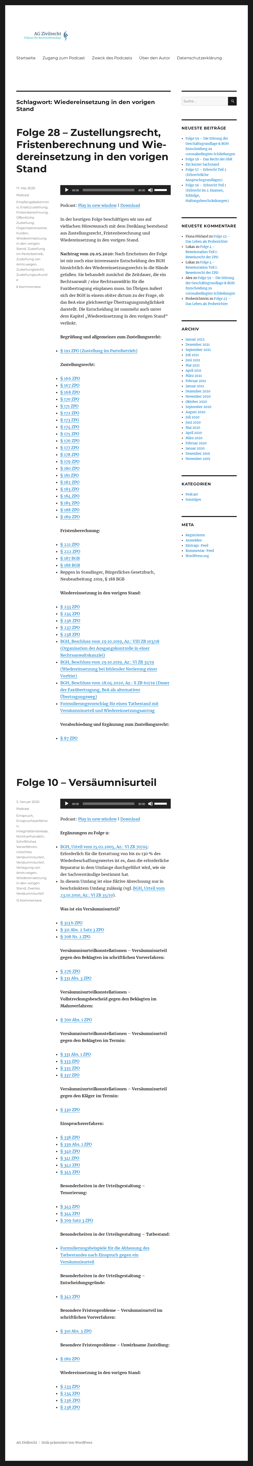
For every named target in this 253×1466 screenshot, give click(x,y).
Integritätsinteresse (32, 831)
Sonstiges (193, 499)
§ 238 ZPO (70, 634)
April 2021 (193, 370)
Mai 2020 (193, 428)
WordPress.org (197, 556)
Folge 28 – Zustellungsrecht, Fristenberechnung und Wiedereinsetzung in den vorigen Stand (92, 150)
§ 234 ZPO (70, 613)
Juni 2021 (193, 360)
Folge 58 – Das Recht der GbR (209, 159)
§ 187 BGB (70, 558)
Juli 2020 (192, 417)
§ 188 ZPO (70, 509)
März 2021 (194, 376)
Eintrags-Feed (197, 545)
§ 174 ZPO (69, 426)
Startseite (26, 58)
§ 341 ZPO (69, 1158)
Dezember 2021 (198, 345)
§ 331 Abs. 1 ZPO (75, 1054)
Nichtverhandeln (30, 836)
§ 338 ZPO (70, 1137)
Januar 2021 (195, 386)
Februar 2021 (196, 381)
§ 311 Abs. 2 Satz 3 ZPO (82, 929)
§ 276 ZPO (70, 971)
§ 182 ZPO (70, 482)
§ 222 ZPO (70, 551)
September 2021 (198, 350)
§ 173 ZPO (69, 419)
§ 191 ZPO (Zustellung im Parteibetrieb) (98, 350)
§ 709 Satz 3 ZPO (76, 1220)
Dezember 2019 (198, 454)
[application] (115, 190)
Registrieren (195, 535)
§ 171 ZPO (69, 406)
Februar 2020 (196, 443)
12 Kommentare (29, 900)
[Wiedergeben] (66, 190)
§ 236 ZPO (70, 620)
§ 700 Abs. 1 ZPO (76, 1019)
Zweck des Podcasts (112, 58)
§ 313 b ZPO (71, 922)
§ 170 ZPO (69, 399)
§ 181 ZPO (69, 475)
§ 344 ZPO (70, 1213)
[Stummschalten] (150, 190)
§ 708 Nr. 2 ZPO (75, 936)
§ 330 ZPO (70, 1109)
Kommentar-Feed (200, 551)
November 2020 (198, 396)
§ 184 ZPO (70, 496)
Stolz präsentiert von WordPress (67, 1443)
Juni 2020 (193, 422)
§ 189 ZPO (70, 516)
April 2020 (194, 433)
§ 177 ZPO (69, 447)
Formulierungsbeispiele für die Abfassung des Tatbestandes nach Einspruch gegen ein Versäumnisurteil (104, 1255)
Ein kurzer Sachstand (202, 164)
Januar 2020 (195, 448)
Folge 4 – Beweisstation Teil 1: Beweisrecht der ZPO (202, 252)
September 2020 (198, 407)
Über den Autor (154, 58)
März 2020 (194, 438)
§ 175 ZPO (69, 433)
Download (130, 205)
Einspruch (24, 816)
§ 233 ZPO (70, 606)
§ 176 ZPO (70, 440)
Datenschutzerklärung (199, 58)
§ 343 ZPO (70, 1206)
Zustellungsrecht (30, 269)
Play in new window (97, 205)
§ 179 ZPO (70, 461)
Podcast (22, 195)
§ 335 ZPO (70, 1068)
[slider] (161, 189)
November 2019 (198, 459)
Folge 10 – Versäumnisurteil (86, 782)
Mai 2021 (193, 365)
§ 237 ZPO (70, 627)
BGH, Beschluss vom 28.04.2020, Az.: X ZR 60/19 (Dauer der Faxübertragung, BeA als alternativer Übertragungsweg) (114, 689)
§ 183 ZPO (69, 489)
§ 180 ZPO (70, 468)
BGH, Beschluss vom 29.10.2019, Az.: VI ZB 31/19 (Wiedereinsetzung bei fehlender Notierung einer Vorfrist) (108, 669)
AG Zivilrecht (26, 1443)
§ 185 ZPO (70, 502)
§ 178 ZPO (69, 454)
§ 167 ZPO (70, 385)
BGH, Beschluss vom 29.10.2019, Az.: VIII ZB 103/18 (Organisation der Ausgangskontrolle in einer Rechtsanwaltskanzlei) (109, 648)
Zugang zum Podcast (63, 58)
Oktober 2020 (196, 402)
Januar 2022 (195, 339)
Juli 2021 (192, 355)
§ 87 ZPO (69, 738)
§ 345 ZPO (70, 1171)
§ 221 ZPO (70, 544)
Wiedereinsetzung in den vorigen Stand (31, 243)
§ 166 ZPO (70, 378)
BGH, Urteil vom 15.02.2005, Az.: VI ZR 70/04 (104, 846)
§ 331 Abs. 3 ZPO (75, 978)
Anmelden (194, 540)
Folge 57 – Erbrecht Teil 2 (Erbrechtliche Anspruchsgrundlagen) (206, 175)
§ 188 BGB (70, 565)
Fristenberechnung (32, 212)
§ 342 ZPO (70, 1165)
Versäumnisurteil (30, 862)
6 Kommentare (28, 287)
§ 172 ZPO (69, 412)
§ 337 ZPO (70, 1075)
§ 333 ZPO (70, 1061)
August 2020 (195, 412)
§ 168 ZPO (70, 392)
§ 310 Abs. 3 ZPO (76, 1331)
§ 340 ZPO (70, 1151)
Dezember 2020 (198, 391)
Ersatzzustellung (33, 207)
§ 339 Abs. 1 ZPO (76, 1144)
